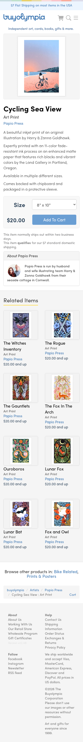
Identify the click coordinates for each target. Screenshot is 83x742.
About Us (14, 619)
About (12, 614)
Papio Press (13, 123)
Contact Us (53, 619)
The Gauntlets (16, 406)
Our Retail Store (20, 628)
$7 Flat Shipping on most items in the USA (41, 5)
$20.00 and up (15, 364)
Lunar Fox (54, 469)
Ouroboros (13, 469)
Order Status (54, 633)
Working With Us (20, 624)
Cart (72, 594)
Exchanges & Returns (54, 640)
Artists (34, 589)
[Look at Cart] (61, 21)
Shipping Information (53, 626)
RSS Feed (15, 672)
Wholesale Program (22, 633)
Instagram (16, 663)
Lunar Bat (12, 532)
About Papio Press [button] (22, 255)
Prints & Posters (41, 576)
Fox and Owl (57, 532)
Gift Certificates (20, 638)
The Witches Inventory (14, 346)
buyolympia (15, 589)
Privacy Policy (55, 647)
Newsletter (16, 668)
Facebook (15, 658)
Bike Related (65, 571)
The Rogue (55, 343)
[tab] (41, 255)
